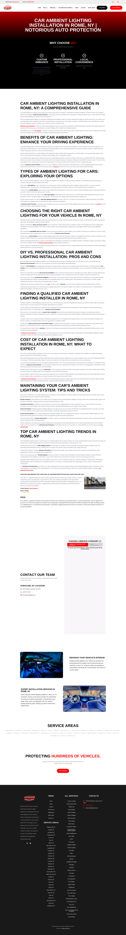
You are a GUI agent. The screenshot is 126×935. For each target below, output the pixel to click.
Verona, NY (51, 903)
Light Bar (71, 859)
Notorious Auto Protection (27, 126)
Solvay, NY (51, 887)
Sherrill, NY (51, 884)
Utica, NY (51, 895)
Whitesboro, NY (51, 905)
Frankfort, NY (51, 850)
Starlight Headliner (71, 844)
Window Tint (71, 806)
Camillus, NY (51, 829)
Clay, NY (51, 840)
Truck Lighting (71, 895)
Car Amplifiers (71, 881)
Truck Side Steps (71, 893)
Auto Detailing (71, 809)
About (77, 7)
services (98, 204)
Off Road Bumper (71, 856)
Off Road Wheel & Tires (71, 898)
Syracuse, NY (51, 892)
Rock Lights (71, 836)
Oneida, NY (51, 877)
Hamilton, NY (51, 853)
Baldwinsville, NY (51, 827)
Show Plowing (71, 916)
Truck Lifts (71, 904)
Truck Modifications (71, 907)
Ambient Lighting (71, 847)
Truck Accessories (71, 890)
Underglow (71, 864)
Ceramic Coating (71, 801)
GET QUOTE (63, 770)
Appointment (51, 812)
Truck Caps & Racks (71, 914)
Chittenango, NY (51, 835)
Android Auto (71, 887)
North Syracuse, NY (51, 874)
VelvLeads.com (66, 928)
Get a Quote (116, 7)
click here (56, 166)
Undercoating (71, 821)
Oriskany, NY (51, 879)
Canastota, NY (51, 832)
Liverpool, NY (51, 861)
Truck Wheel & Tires (71, 901)
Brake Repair (71, 823)
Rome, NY (51, 882)
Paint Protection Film (71, 804)
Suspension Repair (71, 826)
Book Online (91, 7)
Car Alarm (71, 867)
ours (48, 284)
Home (39, 7)
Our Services (51, 809)
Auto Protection (33, 488)
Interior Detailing (71, 812)
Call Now (102, 7)
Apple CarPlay (71, 884)
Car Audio (71, 873)
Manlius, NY (51, 863)
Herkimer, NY (51, 856)
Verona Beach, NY (51, 900)
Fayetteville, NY (51, 848)
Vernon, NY (51, 898)
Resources (51, 818)
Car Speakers (71, 876)
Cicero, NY (51, 837)
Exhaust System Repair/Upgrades (71, 830)
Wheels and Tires (71, 870)
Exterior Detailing (71, 815)
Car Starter (71, 850)
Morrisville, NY (51, 869)
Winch (71, 853)
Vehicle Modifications (71, 833)
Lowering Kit (71, 842)
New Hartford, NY (51, 871)
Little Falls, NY (51, 858)
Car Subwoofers (71, 878)
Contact (83, 7)
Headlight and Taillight (71, 861)
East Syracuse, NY (51, 845)
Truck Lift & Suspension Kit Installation (71, 910)
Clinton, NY (51, 842)
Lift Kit (71, 839)
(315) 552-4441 (89, 805)
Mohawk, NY (51, 866)
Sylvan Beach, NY (51, 890)
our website (38, 130)
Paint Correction (71, 818)
